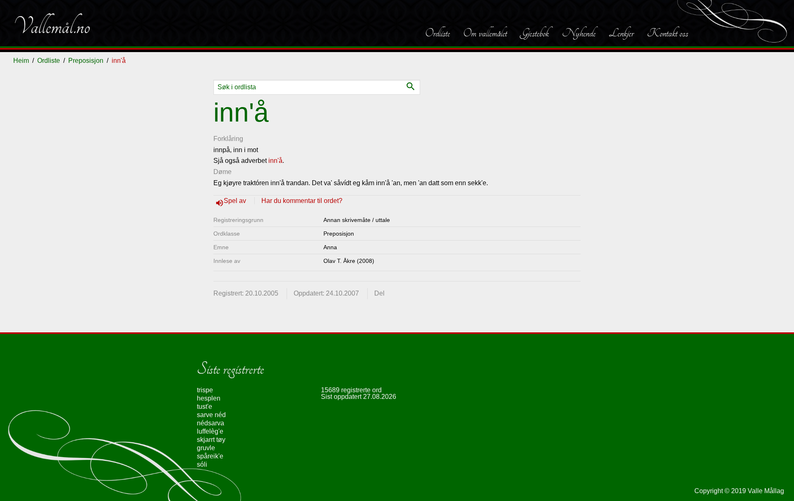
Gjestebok (534, 33)
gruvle (206, 447)
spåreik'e (210, 456)
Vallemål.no (51, 26)
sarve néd (211, 414)
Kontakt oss (667, 33)
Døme (222, 171)
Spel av (236, 200)
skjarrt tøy (211, 439)
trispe (205, 390)
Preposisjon (85, 60)
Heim (21, 60)
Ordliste (437, 33)
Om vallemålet (485, 33)
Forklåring (228, 138)
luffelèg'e (210, 431)
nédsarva (210, 423)
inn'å (275, 160)
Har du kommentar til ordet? (301, 200)
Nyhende (579, 33)
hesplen (208, 398)
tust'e (204, 406)
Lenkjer (621, 33)
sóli (202, 464)
